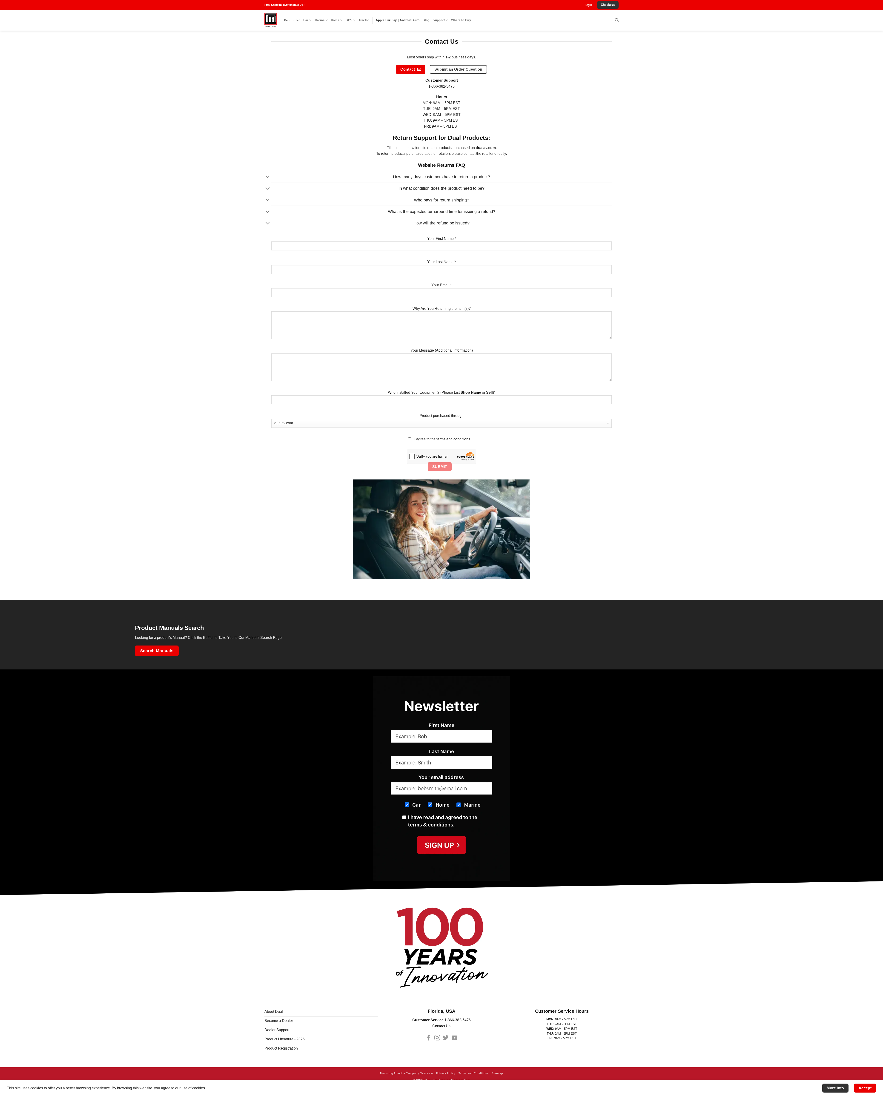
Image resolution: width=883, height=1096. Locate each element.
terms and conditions (453, 439)
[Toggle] (267, 177)
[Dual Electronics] (270, 20)
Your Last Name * (441, 262)
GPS (349, 20)
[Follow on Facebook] (428, 1038)
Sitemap (497, 1073)
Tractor (363, 20)
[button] (588, 5)
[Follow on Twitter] (446, 1038)
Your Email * (441, 285)
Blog (426, 20)
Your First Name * (441, 239)
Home (335, 20)
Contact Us (441, 1026)
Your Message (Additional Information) (441, 350)
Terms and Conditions (474, 1073)
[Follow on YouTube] (454, 1038)
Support (439, 20)
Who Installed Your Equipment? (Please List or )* (441, 392)
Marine (320, 20)
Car (305, 20)
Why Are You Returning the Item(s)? (442, 308)
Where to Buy (461, 20)
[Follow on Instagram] (437, 1038)
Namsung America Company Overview (406, 1073)
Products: (292, 20)
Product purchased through (441, 416)
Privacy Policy (446, 1073)
